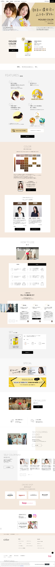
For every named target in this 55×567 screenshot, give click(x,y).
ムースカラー (20, 543)
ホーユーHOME (5, 555)
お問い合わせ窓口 (16, 555)
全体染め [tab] (37, 264)
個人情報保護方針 (22, 555)
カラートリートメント (21, 541)
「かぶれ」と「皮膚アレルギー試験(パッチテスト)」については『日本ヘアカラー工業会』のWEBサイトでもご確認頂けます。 (42, 29)
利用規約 (11, 555)
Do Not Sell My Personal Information (39, 564)
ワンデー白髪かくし (21, 545)
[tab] (28, 474)
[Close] (54, 564)
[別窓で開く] (10, 495)
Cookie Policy (21, 565)
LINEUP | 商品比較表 (12, 534)
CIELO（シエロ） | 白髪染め (6, 534)
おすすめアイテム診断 (40, 541)
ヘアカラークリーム (29, 541)
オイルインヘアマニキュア (29, 545)
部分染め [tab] (18, 264)
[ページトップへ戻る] (53, 553)
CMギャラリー (39, 543)
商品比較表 (38, 539)
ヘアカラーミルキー (29, 543)
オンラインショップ (39, 545)
